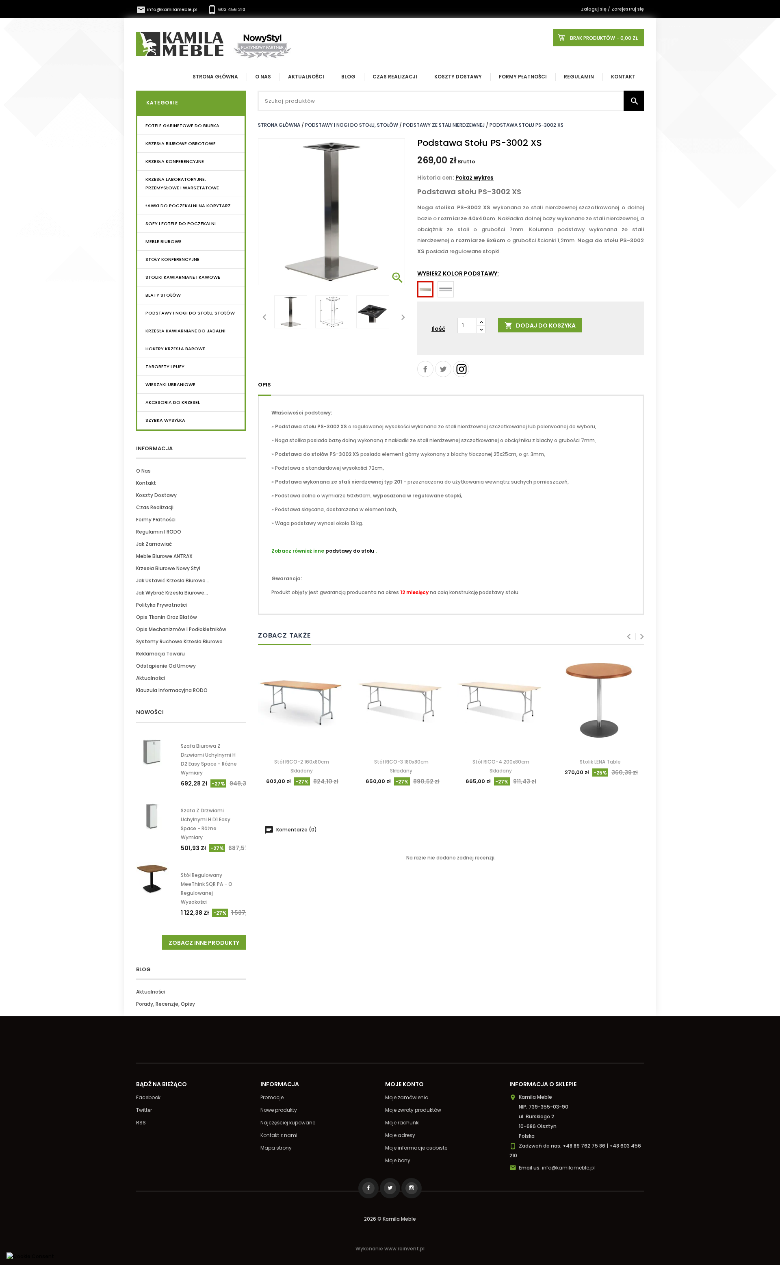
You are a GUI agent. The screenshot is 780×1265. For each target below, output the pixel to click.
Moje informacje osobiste (416, 1147)
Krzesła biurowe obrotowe (180, 143)
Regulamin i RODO (158, 531)
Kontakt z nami (278, 1135)
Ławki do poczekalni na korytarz (188, 205)
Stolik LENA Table (600, 761)
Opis (264, 384)
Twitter (144, 1110)
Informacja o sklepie (542, 1084)
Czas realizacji (395, 76)
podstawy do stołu (349, 550)
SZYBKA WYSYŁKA (165, 420)
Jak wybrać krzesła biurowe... (172, 592)
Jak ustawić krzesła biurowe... (172, 580)
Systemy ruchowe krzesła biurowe (179, 641)
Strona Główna (215, 76)
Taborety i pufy (164, 366)
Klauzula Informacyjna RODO (172, 690)
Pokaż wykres (474, 178)
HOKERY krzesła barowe (175, 348)
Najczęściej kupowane (287, 1122)
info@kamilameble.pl (167, 9)
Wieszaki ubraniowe (170, 384)
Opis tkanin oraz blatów (166, 617)
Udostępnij (425, 369)
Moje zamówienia (407, 1097)
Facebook (148, 1097)
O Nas (263, 76)
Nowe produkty (278, 1110)
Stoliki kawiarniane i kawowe (182, 277)
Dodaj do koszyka (540, 325)
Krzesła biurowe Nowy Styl (168, 568)
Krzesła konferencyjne (174, 161)
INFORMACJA (154, 448)
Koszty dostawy (458, 76)
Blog (348, 76)
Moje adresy (400, 1135)
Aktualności (306, 76)
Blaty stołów (163, 295)
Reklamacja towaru (160, 653)
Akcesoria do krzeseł (172, 402)
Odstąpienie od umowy (166, 665)
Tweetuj (443, 369)
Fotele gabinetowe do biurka (182, 125)
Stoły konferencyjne (172, 259)
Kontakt (623, 76)
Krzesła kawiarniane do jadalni (185, 331)
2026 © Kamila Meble (390, 1218)
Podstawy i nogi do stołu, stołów (190, 313)
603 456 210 (226, 9)
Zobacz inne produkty (204, 943)
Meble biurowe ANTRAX (164, 556)
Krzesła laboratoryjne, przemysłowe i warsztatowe (182, 183)
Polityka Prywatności (161, 604)
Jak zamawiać (154, 543)
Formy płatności (523, 76)
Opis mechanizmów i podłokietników (181, 629)
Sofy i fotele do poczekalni (180, 223)
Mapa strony (276, 1147)
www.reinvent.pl (404, 1248)
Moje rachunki (402, 1122)
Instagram (461, 369)
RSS (141, 1122)
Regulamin (579, 76)
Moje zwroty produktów (413, 1110)
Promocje (272, 1097)
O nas (143, 470)
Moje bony (397, 1160)
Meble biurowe (163, 241)
